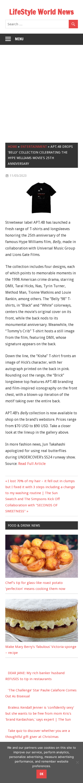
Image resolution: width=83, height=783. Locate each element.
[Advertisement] (41, 88)
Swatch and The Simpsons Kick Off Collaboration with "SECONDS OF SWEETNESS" (32, 505)
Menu (19, 39)
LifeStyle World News (41, 11)
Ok (41, 774)
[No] (77, 762)
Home (12, 146)
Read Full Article (32, 463)
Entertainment (34, 146)
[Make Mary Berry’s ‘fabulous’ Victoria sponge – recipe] (41, 641)
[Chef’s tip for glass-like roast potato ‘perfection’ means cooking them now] (41, 576)
